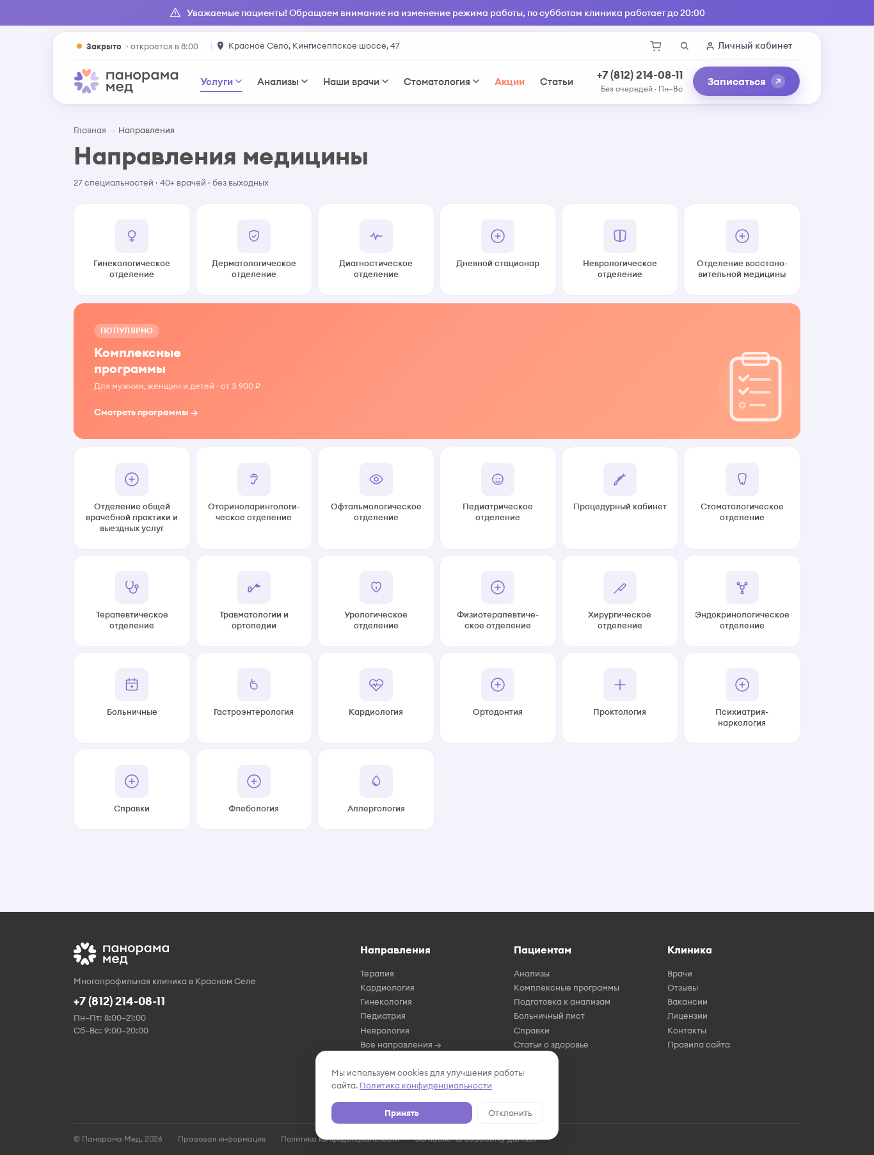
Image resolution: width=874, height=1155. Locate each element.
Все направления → (400, 1044)
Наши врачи (351, 82)
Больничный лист (549, 1015)
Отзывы (682, 987)
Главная (90, 130)
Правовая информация (222, 1138)
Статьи (556, 82)
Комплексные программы (566, 987)
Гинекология (386, 1001)
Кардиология (387, 987)
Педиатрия (383, 1015)
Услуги (216, 82)
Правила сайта (698, 1044)
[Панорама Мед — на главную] (126, 81)
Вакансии (687, 1001)
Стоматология (437, 82)
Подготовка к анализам (562, 1001)
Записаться (737, 81)
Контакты (686, 1030)
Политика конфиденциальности (426, 1085)
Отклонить (510, 1113)
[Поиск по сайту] (684, 46)
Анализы (278, 82)
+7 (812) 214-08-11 (640, 75)
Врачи (679, 973)
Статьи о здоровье (551, 1044)
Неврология (384, 1030)
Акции (510, 82)
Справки (532, 1030)
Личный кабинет (755, 45)
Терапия (377, 973)
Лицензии (687, 1015)
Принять (402, 1113)
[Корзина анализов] (656, 46)
